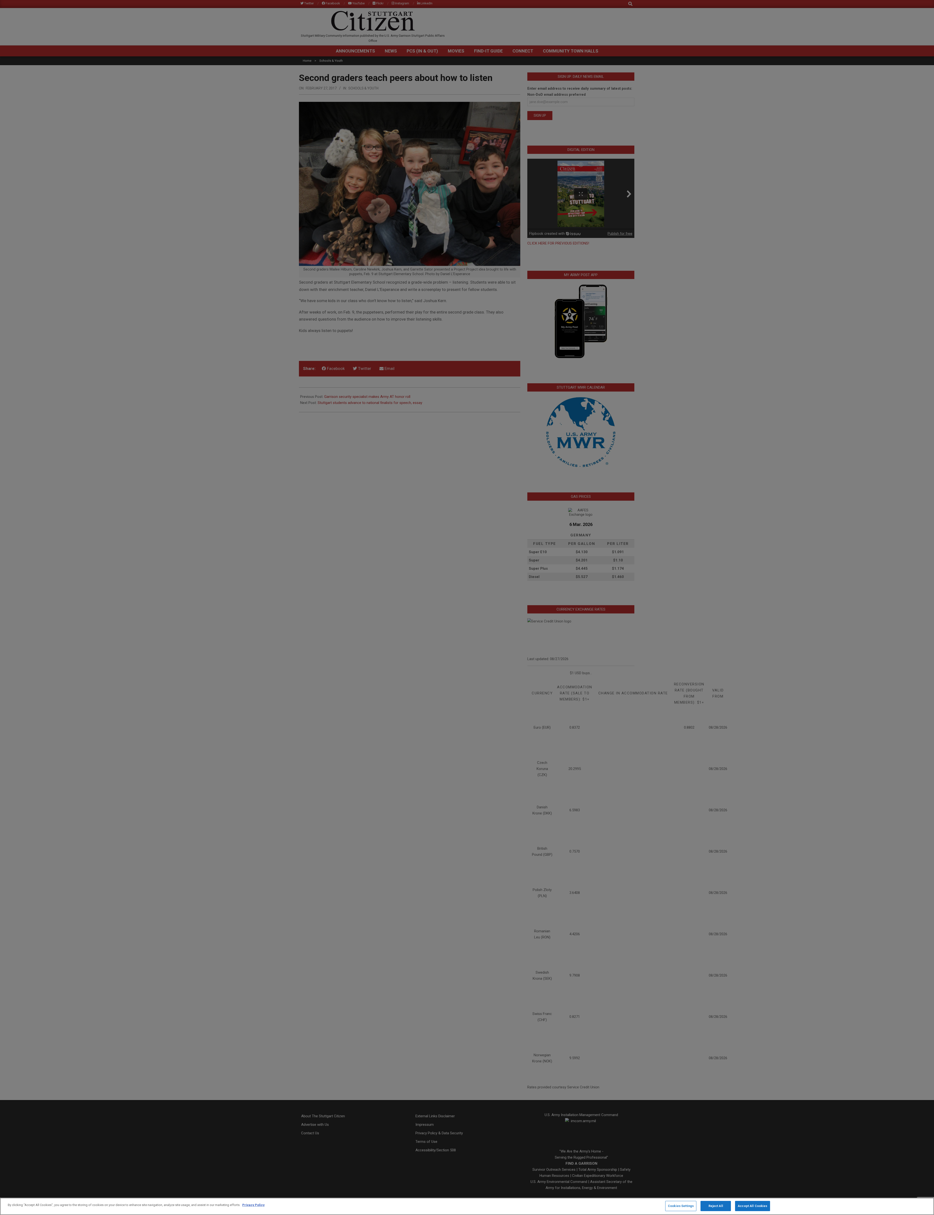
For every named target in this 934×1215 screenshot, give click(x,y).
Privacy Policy (253, 1205)
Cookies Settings (681, 1206)
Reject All (716, 1206)
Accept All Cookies (752, 1206)
